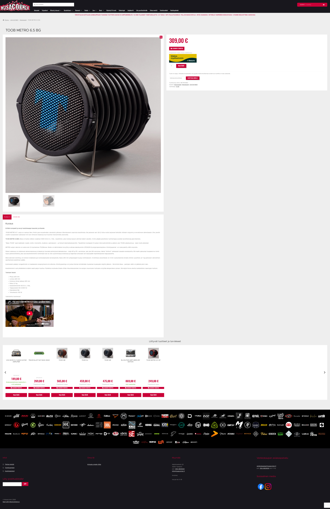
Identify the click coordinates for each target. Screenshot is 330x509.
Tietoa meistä (153, 10)
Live (94, 10)
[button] (161, 37)
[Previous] (5, 372)
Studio (86, 10)
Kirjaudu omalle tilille (94, 464)
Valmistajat (122, 10)
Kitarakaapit (23, 20)
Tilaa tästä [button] (16, 395)
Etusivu (7, 20)
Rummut (77, 10)
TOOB (177, 86)
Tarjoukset (45, 10)
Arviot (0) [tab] (16, 217)
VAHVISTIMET (14, 20)
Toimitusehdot (164, 10)
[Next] (324, 372)
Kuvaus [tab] (6, 217)
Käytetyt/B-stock (111, 10)
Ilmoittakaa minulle (193, 78)
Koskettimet (67, 10)
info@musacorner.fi (178, 471)
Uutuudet (36, 10)
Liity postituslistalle (141, 10)
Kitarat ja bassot (54, 10)
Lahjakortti (131, 10)
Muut (100, 10)
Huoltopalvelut (174, 10)
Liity (25, 484)
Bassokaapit (177, 84)
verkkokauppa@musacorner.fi (266, 466)
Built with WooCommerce (11, 502)
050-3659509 (180, 469)
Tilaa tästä (181, 66)
